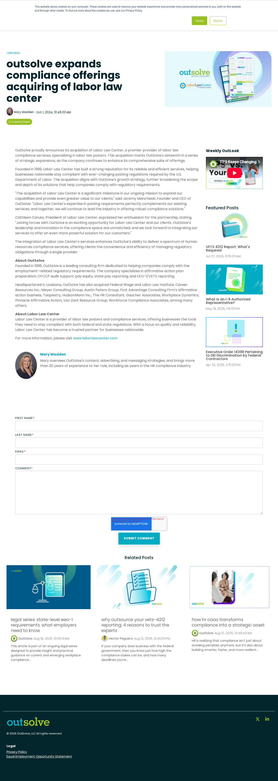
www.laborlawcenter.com (95, 338)
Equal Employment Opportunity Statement (39, 756)
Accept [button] (199, 20)
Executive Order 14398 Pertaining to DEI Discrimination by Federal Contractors (234, 355)
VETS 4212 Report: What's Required (228, 248)
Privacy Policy (17, 752)
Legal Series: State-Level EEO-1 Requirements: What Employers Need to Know (43, 625)
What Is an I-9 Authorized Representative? (228, 301)
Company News (19, 122)
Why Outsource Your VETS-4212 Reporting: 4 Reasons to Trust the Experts (135, 625)
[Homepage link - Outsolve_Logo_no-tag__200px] (28, 724)
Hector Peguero (120, 638)
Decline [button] (218, 20)
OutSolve (25, 638)
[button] (258, 719)
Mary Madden (24, 112)
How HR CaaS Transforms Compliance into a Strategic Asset (228, 622)
